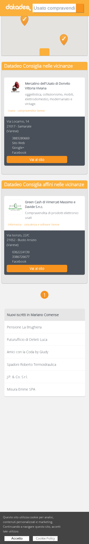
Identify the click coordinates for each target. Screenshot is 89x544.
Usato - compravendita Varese (26, 110)
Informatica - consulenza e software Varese (33, 224)
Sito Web (18, 143)
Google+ (18, 147)
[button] (25, 20)
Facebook (19, 152)
